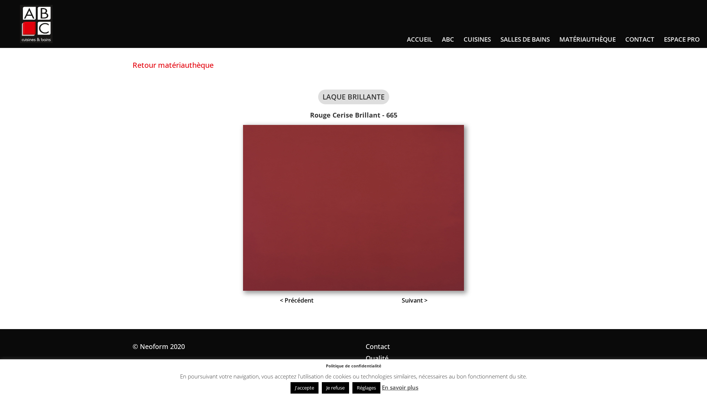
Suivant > (415, 300)
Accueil (419, 40)
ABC (448, 40)
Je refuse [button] (335, 387)
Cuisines (477, 40)
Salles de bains (525, 40)
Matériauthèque (587, 40)
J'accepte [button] (304, 387)
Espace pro (682, 40)
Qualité (377, 358)
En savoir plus (400, 387)
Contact (639, 40)
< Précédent (296, 300)
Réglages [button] (366, 387)
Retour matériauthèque (173, 65)
